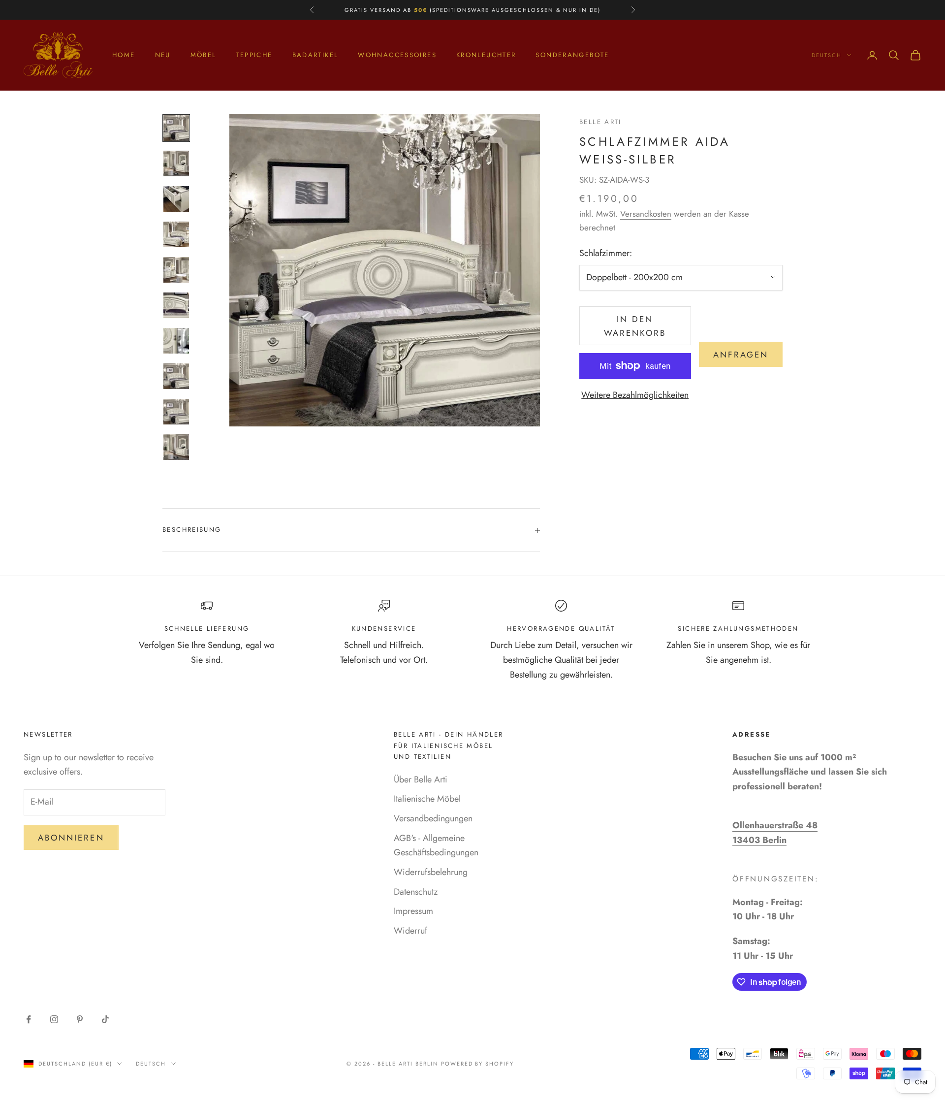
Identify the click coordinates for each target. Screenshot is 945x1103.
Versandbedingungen (433, 818)
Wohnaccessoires (397, 55)
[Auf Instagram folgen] (54, 1019)
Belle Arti (600, 122)
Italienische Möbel (427, 798)
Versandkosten (645, 214)
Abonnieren (71, 837)
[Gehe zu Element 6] (176, 305)
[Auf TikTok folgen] (105, 1019)
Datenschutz (416, 891)
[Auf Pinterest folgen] (80, 1019)
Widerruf (410, 930)
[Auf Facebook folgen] (28, 1019)
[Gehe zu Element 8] (176, 376)
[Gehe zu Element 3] (176, 199)
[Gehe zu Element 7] (176, 341)
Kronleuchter (486, 55)
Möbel (203, 55)
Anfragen (740, 354)
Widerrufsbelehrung (431, 872)
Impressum (413, 911)
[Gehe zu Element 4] (176, 234)
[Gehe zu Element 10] (176, 447)
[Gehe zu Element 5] (176, 270)
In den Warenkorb (635, 326)
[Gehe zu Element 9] (176, 411)
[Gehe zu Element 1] (176, 128)
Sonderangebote (572, 55)
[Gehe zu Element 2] (176, 163)
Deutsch (827, 55)
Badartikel (315, 55)
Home (123, 55)
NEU (163, 55)
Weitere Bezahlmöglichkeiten (635, 395)
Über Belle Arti (420, 779)
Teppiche (254, 55)
